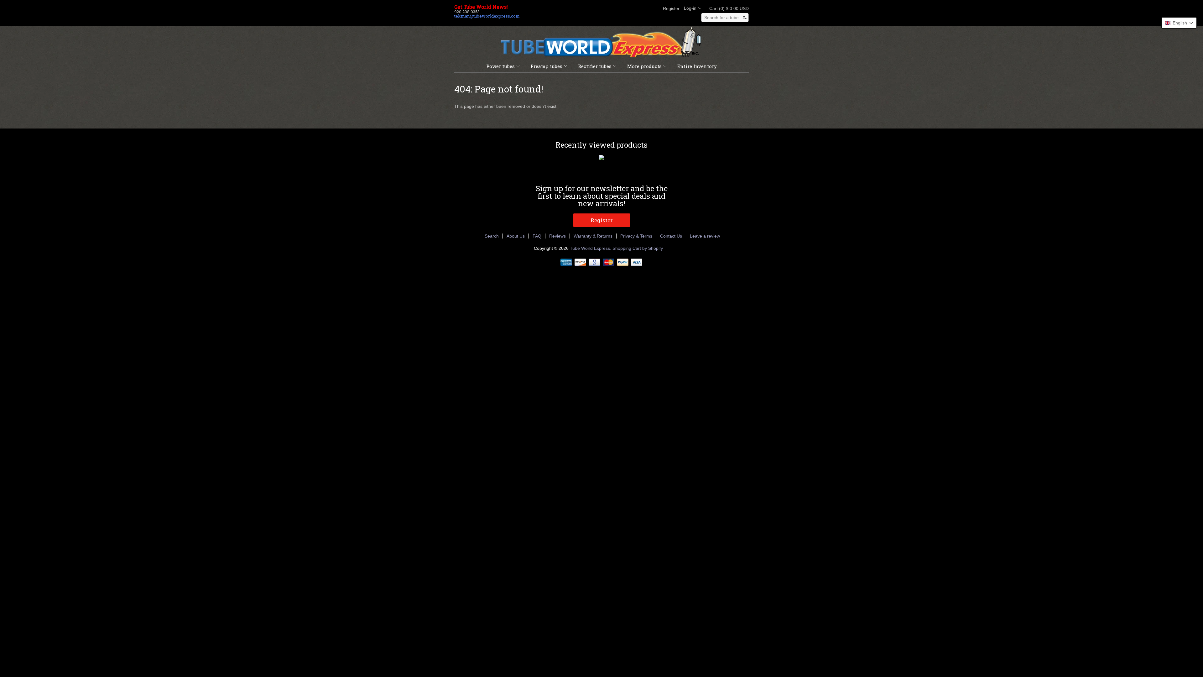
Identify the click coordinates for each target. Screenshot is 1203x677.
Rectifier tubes (595, 66)
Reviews (557, 236)
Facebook (621, 8)
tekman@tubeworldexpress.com (487, 16)
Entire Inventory (697, 66)
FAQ (537, 236)
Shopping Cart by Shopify (637, 248)
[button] (1179, 23)
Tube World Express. (591, 248)
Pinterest (642, 8)
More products (644, 66)
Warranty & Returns (593, 236)
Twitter (632, 8)
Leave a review (705, 236)
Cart (727, 8)
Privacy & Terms (636, 236)
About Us (516, 236)
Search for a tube (721, 17)
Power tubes (500, 66)
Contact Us (671, 236)
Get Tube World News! (481, 7)
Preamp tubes (546, 66)
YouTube (653, 8)
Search (492, 236)
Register (671, 8)
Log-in (690, 8)
